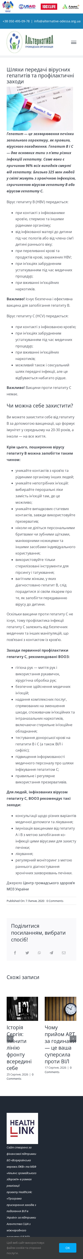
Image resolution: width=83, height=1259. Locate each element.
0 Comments (54, 901)
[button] (10, 1038)
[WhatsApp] (39, 953)
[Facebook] (15, 953)
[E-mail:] (64, 953)
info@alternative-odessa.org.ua (57, 21)
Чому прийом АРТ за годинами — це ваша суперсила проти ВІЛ (60, 1044)
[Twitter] (27, 953)
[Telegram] (51, 953)
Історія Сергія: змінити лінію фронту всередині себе (19, 1047)
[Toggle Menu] (74, 42)
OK (68, 1248)
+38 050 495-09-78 (16, 21)
